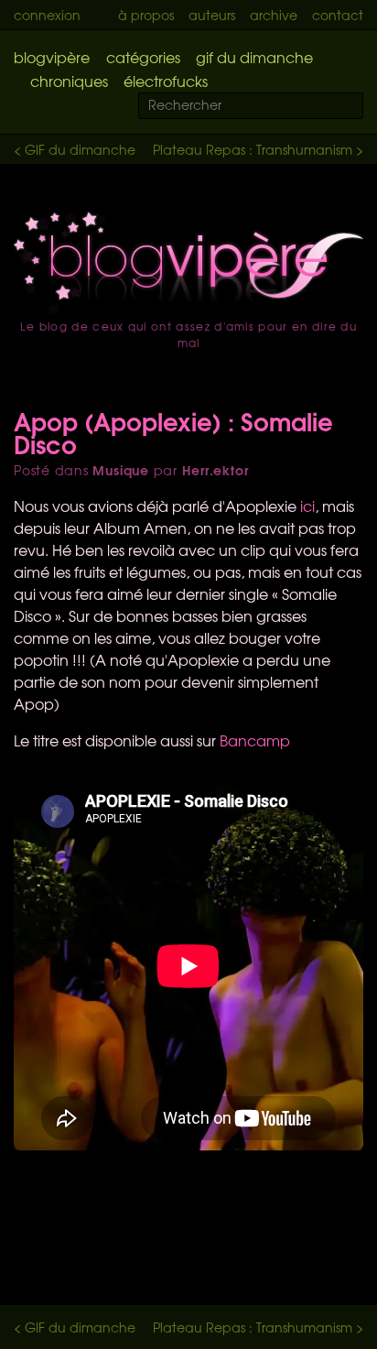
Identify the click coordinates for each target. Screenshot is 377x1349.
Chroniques (69, 81)
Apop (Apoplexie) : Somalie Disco (173, 432)
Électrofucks (166, 81)
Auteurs (211, 14)
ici (307, 506)
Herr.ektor (215, 470)
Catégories (143, 57)
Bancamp (255, 740)
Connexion (47, 14)
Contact (337, 14)
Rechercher (360, 106)
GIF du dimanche (254, 57)
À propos (146, 14)
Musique (120, 470)
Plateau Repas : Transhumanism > (258, 149)
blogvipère (52, 57)
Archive (273, 14)
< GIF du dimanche (74, 149)
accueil (188, 263)
